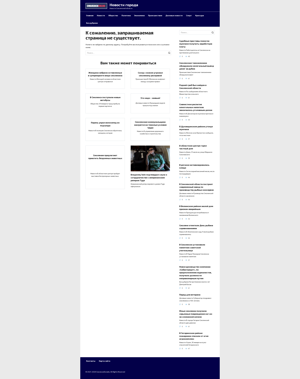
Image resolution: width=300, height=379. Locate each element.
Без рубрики (92, 23)
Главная (89, 15)
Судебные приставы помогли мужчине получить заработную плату (195, 43)
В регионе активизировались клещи (194, 166)
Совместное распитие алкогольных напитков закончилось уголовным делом (195, 107)
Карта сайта (104, 361)
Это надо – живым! (150, 98)
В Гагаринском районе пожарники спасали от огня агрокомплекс (193, 336)
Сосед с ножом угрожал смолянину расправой (150, 74)
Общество (113, 15)
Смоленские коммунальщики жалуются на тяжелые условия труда (150, 125)
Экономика (139, 15)
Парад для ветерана (189, 294)
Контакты (90, 361)
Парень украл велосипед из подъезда (105, 124)
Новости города (124, 4)
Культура (199, 15)
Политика (126, 15)
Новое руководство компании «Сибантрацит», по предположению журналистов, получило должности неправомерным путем (195, 272)
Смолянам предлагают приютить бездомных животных (105, 156)
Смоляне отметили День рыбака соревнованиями (196, 227)
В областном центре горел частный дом (193, 147)
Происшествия (155, 15)
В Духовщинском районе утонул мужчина (196, 128)
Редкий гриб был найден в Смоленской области (192, 86)
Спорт (189, 15)
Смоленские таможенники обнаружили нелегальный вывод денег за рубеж (196, 66)
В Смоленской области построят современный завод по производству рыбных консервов (196, 187)
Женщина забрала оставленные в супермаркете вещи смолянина (105, 74)
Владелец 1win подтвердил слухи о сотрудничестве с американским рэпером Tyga (149, 177)
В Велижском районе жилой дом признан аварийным (196, 207)
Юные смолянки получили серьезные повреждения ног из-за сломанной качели (196, 314)
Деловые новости (174, 15)
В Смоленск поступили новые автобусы (105, 98)
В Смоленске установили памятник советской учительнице (192, 247)
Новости (101, 15)
